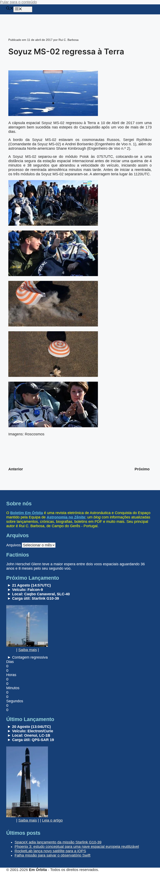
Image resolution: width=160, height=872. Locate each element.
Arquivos (13, 545)
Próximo (142, 469)
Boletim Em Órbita (26, 513)
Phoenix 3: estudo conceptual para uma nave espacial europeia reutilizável (77, 847)
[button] (9, 9)
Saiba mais (27, 650)
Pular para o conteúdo (18, 2)
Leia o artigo (52, 820)
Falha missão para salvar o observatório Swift (52, 855)
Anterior (15, 469)
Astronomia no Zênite (66, 517)
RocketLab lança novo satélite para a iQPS (50, 851)
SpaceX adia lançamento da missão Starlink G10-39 (58, 842)
